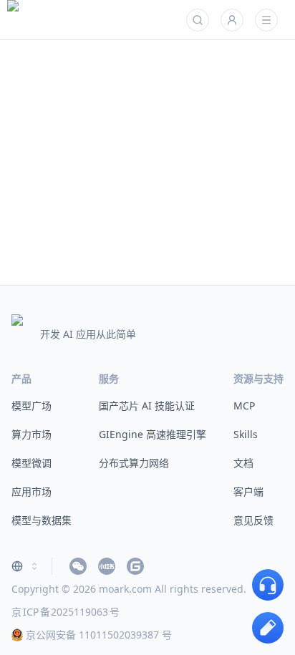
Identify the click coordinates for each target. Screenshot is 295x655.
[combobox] (25, 566)
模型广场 (31, 405)
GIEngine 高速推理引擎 (152, 434)
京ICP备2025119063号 (65, 611)
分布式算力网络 (134, 463)
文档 (243, 463)
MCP (244, 405)
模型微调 (31, 463)
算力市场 (31, 434)
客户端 (248, 491)
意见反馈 (253, 520)
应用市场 (31, 491)
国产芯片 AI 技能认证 (147, 405)
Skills (245, 434)
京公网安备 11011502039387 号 (99, 634)
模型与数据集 (41, 520)
